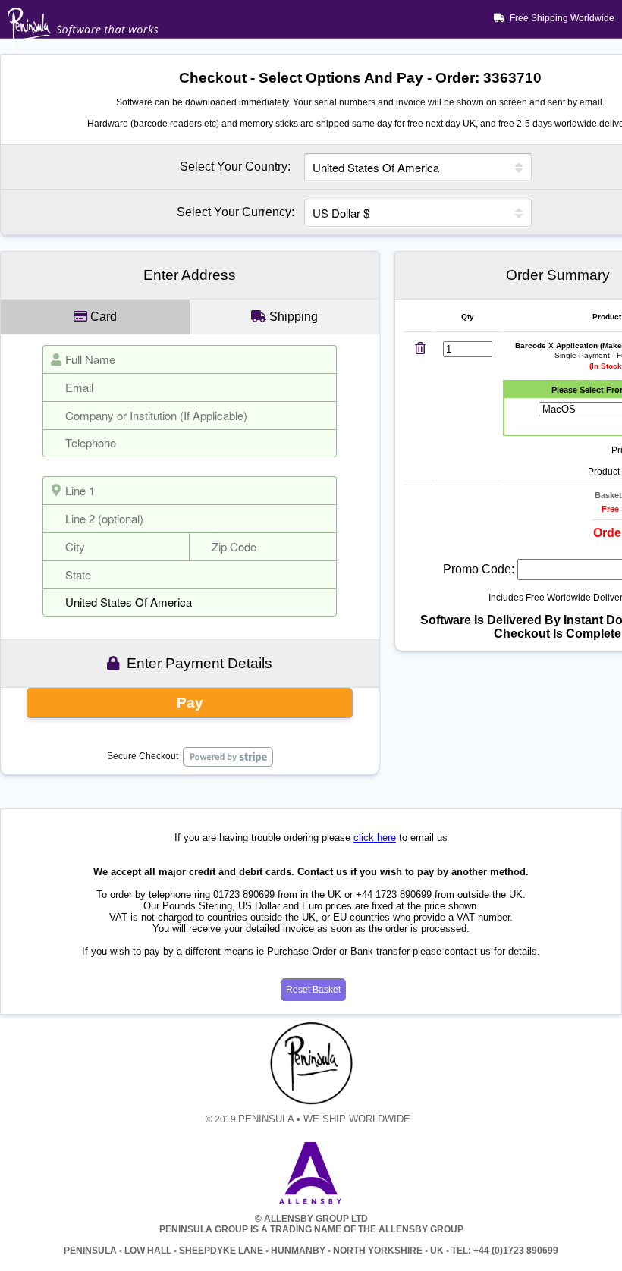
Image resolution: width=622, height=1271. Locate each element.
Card (102, 316)
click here (374, 837)
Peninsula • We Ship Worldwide (324, 1119)
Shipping (292, 316)
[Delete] (420, 348)
